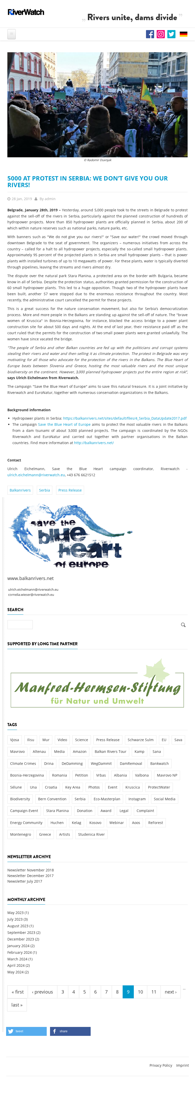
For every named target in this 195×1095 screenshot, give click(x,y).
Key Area (72, 787)
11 (153, 992)
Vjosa (14, 739)
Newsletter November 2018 (30, 870)
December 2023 (20, 939)
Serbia (44, 490)
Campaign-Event (24, 810)
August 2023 (17, 925)
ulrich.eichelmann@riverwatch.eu (36, 474)
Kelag (76, 822)
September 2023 (21, 932)
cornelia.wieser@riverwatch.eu (31, 594)
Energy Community (26, 822)
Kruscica (132, 787)
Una (33, 787)
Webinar (116, 822)
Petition (81, 775)
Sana (157, 751)
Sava (178, 739)
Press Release (70, 490)
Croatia (51, 787)
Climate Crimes (23, 763)
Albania (120, 775)
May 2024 (15, 972)
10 (140, 992)
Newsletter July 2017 (24, 881)
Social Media (164, 798)
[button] (26, 1031)
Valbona (142, 775)
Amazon (80, 751)
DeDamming (72, 763)
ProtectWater (159, 787)
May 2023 (15, 912)
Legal (124, 810)
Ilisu (30, 739)
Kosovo (95, 822)
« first (18, 992)
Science (81, 739)
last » (17, 1005)
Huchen (57, 822)
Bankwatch (159, 763)
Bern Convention (52, 798)
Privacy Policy (161, 1065)
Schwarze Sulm (141, 739)
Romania (59, 775)
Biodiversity (20, 798)
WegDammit (101, 763)
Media (59, 751)
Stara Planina (57, 810)
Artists (64, 834)
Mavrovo (17, 751)
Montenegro (20, 834)
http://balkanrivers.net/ (94, 442)
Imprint (182, 1065)
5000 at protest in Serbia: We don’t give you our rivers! (87, 181)
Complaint (145, 810)
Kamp (139, 751)
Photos (94, 787)
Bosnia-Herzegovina (27, 775)
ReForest (155, 822)
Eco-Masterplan (107, 798)
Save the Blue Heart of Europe (64, 424)
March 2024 (17, 959)
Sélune (16, 787)
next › (170, 992)
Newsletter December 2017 (30, 875)
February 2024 (19, 952)
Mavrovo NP (167, 775)
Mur (46, 739)
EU (164, 739)
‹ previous (42, 992)
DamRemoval (131, 763)
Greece (45, 834)
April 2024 (16, 965)
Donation (84, 810)
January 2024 (18, 945)
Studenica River (91, 834)
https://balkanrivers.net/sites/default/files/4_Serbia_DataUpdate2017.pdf (125, 418)
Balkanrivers (20, 490)
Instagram (137, 798)
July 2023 (15, 919)
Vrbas (101, 775)
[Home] (26, 12)
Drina (49, 763)
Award (106, 810)
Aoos (136, 822)
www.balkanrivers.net (30, 578)
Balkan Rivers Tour (110, 751)
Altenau (39, 751)
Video (62, 739)
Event (112, 787)
